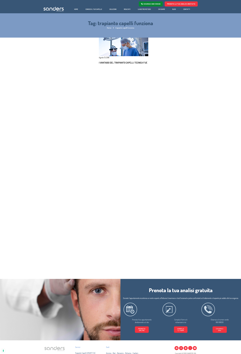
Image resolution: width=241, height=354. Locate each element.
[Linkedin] (186, 348)
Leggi (106, 68)
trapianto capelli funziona (125, 28)
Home (109, 28)
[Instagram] (181, 348)
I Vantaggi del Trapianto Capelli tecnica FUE (123, 62)
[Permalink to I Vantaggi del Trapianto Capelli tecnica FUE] (123, 46)
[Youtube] (195, 348)
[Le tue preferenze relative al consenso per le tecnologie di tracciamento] (3, 350)
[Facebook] (177, 348)
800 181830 (219, 322)
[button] (180, 329)
